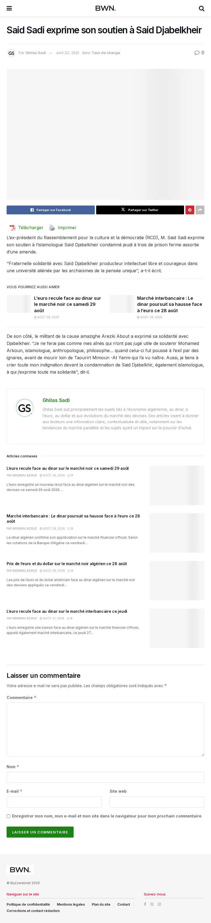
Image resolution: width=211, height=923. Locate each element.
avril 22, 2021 (67, 52)
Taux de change (105, 52)
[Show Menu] (9, 8)
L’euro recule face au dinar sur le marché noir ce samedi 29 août (67, 304)
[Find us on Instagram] (159, 904)
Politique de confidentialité (28, 904)
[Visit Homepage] (105, 8)
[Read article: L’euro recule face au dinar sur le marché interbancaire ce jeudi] (176, 628)
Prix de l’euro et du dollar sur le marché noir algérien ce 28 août (67, 563)
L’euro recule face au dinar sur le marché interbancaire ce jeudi (67, 611)
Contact (123, 904)
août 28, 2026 (151, 317)
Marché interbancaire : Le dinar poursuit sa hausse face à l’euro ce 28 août (169, 304)
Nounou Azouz (25, 475)
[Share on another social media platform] (200, 210)
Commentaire (22, 697)
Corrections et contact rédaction (33, 911)
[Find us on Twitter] (152, 904)
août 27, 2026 (53, 618)
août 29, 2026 (48, 317)
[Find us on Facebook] (145, 904)
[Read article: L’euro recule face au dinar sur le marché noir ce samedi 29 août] (19, 304)
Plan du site (101, 904)
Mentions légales (71, 904)
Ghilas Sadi (36, 52)
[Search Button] (201, 8)
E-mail (15, 791)
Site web (118, 791)
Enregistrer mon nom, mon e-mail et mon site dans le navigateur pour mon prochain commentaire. (107, 816)
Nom (13, 766)
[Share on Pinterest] (189, 210)
